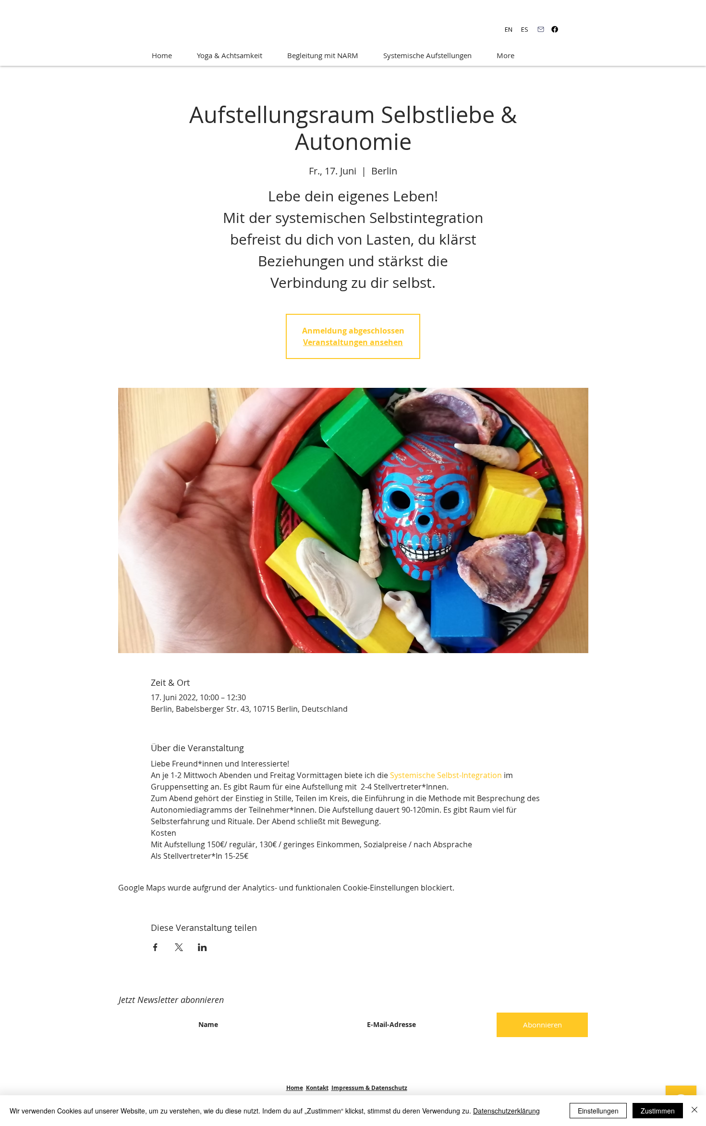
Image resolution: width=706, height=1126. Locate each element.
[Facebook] (554, 29)
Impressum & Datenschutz (369, 1088)
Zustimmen (658, 1110)
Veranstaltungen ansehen (353, 342)
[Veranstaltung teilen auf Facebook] (155, 947)
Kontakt (317, 1088)
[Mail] (541, 29)
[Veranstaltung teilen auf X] (178, 947)
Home (294, 1088)
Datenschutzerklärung (506, 1110)
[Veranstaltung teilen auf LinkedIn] (202, 947)
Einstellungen (598, 1110)
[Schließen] (694, 1110)
